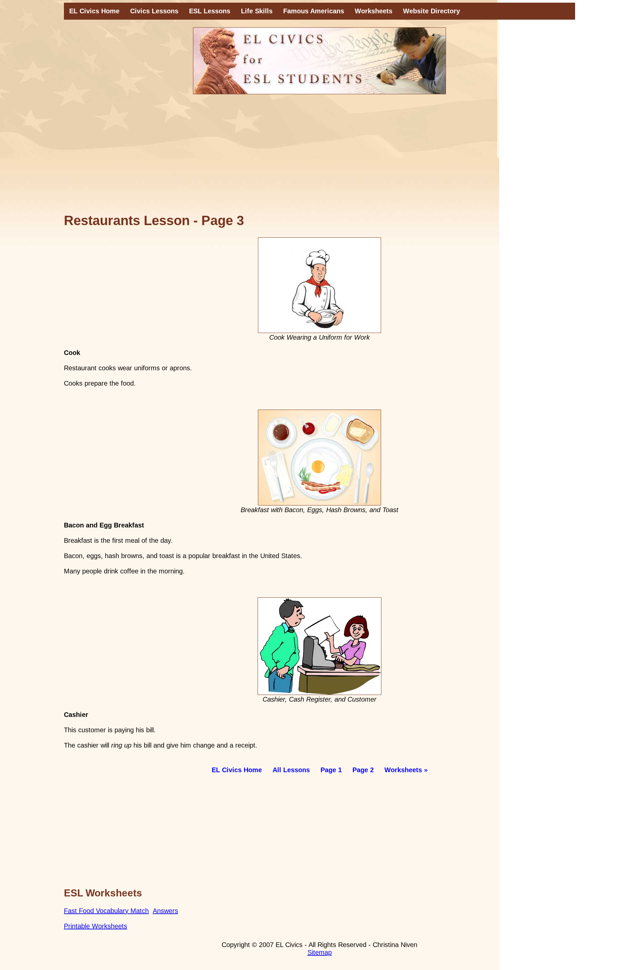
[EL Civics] (319, 60)
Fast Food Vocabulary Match (106, 910)
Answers (165, 910)
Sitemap (320, 952)
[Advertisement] (319, 157)
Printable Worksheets (95, 926)
